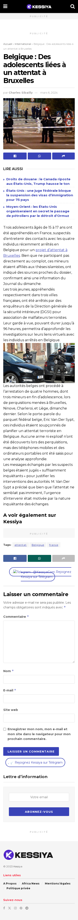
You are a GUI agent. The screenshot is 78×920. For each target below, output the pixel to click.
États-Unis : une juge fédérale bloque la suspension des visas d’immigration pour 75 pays (39, 195)
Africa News (30, 883)
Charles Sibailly (21, 92)
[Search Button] (72, 6)
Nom (8, 671)
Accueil (7, 44)
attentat (21, 544)
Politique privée (18, 888)
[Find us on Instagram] (15, 908)
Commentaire (16, 616)
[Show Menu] (5, 6)
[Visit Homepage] (38, 6)
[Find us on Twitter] (9, 908)
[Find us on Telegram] (26, 908)
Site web (10, 710)
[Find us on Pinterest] (21, 908)
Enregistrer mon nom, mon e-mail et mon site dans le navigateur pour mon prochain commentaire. (39, 734)
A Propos (9, 883)
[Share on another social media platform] (63, 156)
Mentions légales (57, 883)
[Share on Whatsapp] (39, 156)
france (53, 544)
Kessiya (17, 866)
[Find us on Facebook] (4, 908)
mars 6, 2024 (49, 92)
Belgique (38, 544)
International (23, 44)
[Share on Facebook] (15, 156)
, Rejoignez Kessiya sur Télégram (41, 574)
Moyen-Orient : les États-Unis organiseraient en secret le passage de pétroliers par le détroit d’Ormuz (37, 211)
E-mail (9, 690)
